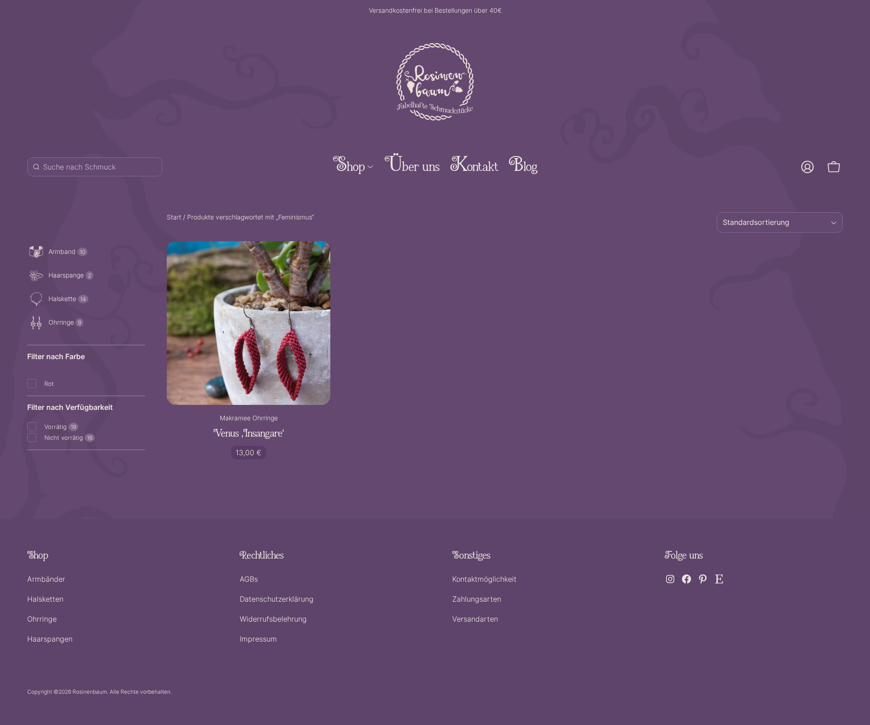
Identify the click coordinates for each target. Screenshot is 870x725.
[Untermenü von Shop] (370, 166)
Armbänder (46, 579)
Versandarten (475, 618)
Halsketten (45, 598)
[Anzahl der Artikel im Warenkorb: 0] (833, 166)
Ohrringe (42, 618)
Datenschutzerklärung (277, 598)
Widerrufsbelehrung (273, 618)
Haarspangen (49, 638)
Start (174, 217)
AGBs (249, 579)
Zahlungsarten (476, 598)
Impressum (258, 638)
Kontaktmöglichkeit (484, 579)
